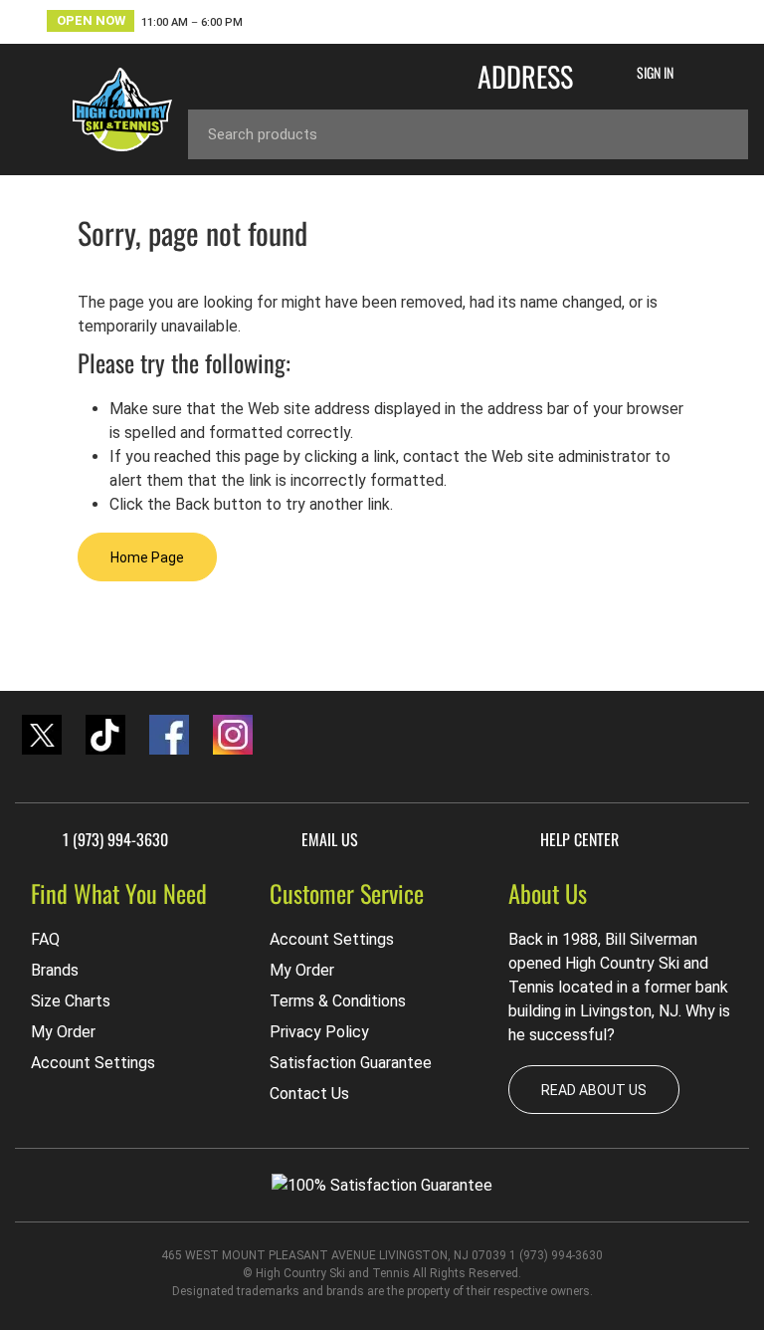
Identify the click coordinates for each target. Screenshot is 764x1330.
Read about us (594, 1090)
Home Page (147, 557)
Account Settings (93, 1062)
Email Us (329, 838)
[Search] (718, 134)
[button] (145, 23)
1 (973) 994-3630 (115, 838)
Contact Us (309, 1093)
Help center (579, 838)
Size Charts (70, 1001)
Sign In (655, 72)
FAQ (45, 939)
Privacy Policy (319, 1031)
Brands (55, 970)
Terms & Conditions (338, 1001)
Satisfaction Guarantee (351, 1062)
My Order (63, 1031)
